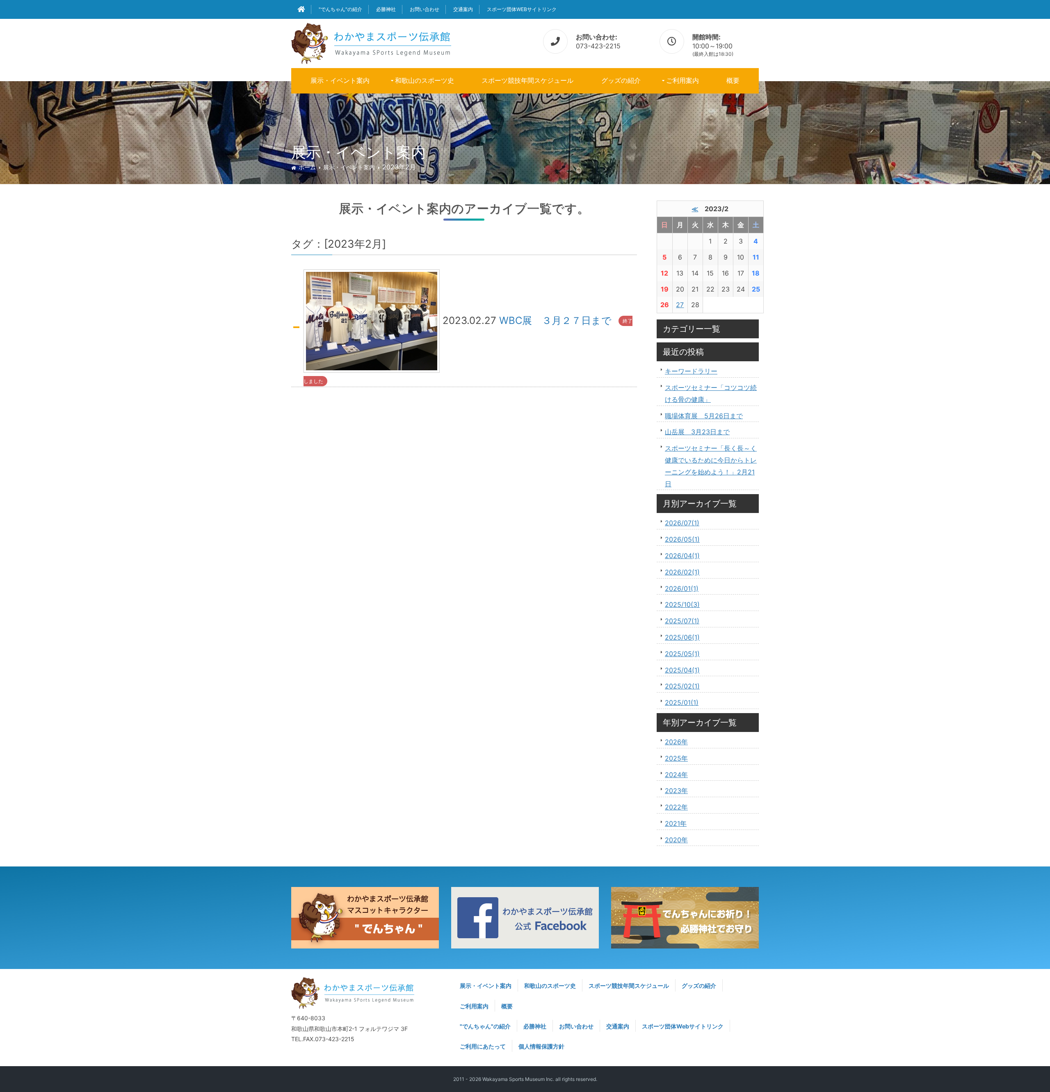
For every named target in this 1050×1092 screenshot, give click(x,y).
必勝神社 (386, 9)
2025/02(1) (682, 686)
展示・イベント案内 (340, 80)
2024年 (676, 775)
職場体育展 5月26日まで (704, 416)
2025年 (676, 758)
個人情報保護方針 (541, 1046)
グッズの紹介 (621, 80)
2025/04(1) (682, 670)
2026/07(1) (682, 523)
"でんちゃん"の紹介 (340, 9)
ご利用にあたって (483, 1046)
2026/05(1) (682, 539)
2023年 (676, 791)
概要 (733, 80)
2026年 (676, 742)
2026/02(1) (682, 572)
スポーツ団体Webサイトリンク (522, 9)
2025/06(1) (682, 637)
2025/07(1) (682, 621)
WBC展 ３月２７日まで (555, 320)
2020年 (676, 840)
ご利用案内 (682, 80)
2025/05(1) (682, 654)
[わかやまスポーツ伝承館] (371, 42)
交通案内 (463, 9)
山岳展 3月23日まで (697, 432)
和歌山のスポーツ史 (424, 80)
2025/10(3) (682, 604)
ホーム (307, 167)
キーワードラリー (691, 371)
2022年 (676, 807)
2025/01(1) (681, 702)
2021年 (676, 823)
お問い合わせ (424, 9)
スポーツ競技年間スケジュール (527, 80)
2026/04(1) (682, 556)
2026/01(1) (681, 588)
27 (680, 305)
